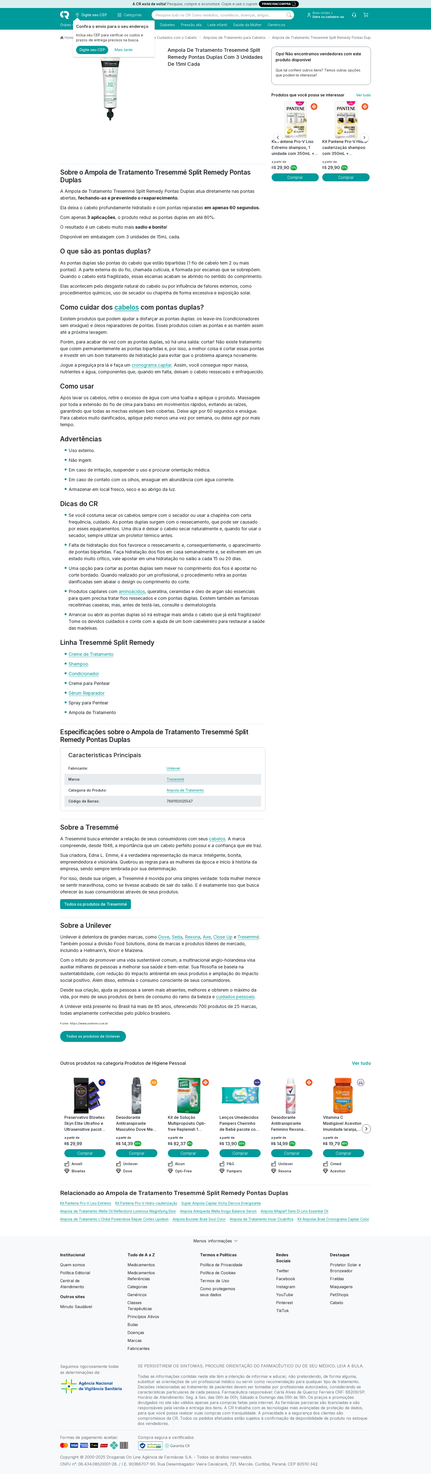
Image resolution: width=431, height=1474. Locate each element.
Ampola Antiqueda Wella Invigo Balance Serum (218, 1211)
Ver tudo (363, 95)
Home (69, 37)
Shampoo (78, 664)
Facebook (285, 1278)
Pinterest (284, 1302)
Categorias (137, 1286)
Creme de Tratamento (91, 654)
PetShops (339, 1294)
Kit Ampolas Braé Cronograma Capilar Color (333, 1219)
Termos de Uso (214, 1280)
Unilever (173, 768)
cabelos (126, 307)
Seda (177, 936)
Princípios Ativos (143, 1316)
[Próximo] (364, 137)
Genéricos (276, 24)
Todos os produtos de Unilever (93, 1036)
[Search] (289, 15)
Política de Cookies (218, 1272)
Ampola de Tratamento (185, 790)
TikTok (282, 1310)
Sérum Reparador (87, 693)
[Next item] (366, 1128)
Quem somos (72, 1264)
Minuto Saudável (76, 1306)
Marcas (134, 1340)
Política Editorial (75, 1272)
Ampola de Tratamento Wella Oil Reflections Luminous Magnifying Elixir (118, 1211)
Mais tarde (123, 49)
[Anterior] (277, 137)
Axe (207, 936)
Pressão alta (191, 24)
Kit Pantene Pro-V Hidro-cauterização (146, 1203)
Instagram (285, 1286)
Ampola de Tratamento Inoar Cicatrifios (262, 1219)
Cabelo (336, 1302)
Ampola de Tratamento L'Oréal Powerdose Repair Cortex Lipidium (114, 1219)
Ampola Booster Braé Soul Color (199, 1219)
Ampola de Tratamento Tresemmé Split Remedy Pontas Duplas (323, 37)
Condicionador (84, 673)
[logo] (64, 14)
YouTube (284, 1294)
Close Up (222, 936)
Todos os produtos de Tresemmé (95, 904)
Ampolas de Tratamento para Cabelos (234, 37)
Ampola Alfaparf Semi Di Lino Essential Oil (294, 1211)
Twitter (282, 1270)
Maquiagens (341, 1286)
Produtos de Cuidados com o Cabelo (166, 37)
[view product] (295, 119)
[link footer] (150, 1445)
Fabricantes (138, 1348)
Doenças (135, 1332)
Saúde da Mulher (247, 24)
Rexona (192, 936)
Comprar (295, 177)
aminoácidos (132, 591)
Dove (163, 936)
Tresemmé (175, 779)
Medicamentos (141, 1264)
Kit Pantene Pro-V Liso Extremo (85, 1203)
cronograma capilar (151, 365)
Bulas (132, 1324)
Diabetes (167, 24)
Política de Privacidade (221, 1264)
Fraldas (337, 1278)
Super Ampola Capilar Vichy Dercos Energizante (221, 1203)
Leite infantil (217, 24)
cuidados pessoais (235, 996)
